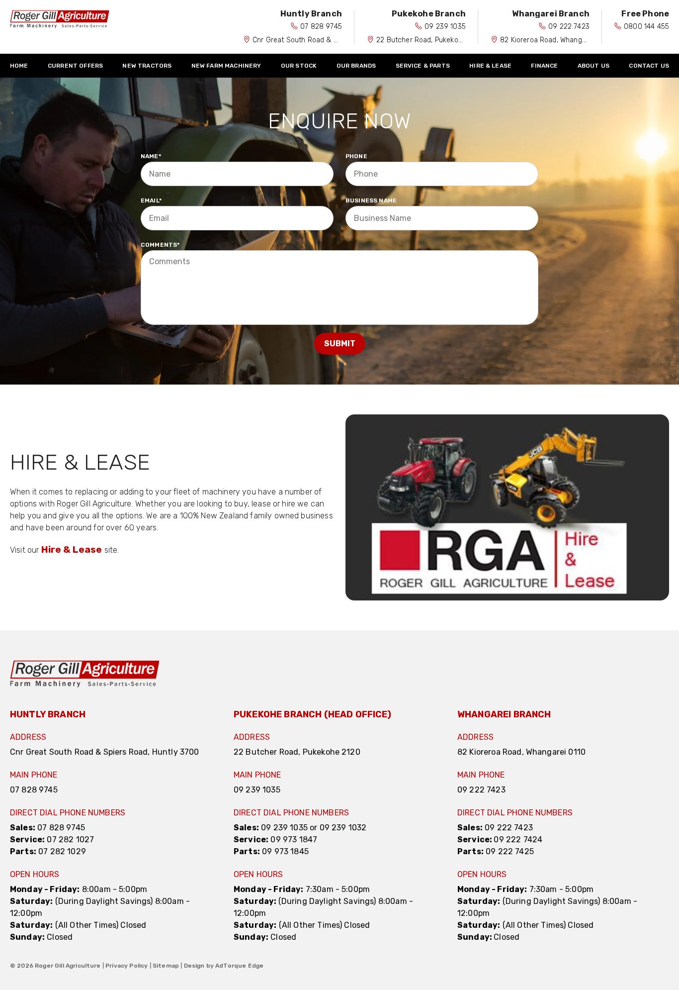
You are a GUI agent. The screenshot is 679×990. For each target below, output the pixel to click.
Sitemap (166, 965)
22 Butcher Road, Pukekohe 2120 (430, 40)
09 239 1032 (343, 827)
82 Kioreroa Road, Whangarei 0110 (555, 40)
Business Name (371, 200)
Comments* (160, 244)
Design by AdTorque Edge (224, 965)
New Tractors (146, 65)
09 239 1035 (445, 26)
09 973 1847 (293, 839)
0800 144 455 (646, 26)
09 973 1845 (285, 851)
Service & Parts (423, 65)
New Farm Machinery (226, 65)
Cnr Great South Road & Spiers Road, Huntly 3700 (334, 40)
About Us (593, 65)
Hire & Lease (490, 65)
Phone (356, 156)
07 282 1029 (62, 851)
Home (19, 65)
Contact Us (649, 65)
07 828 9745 (321, 26)
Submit (339, 343)
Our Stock (299, 65)
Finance (544, 65)
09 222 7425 (510, 851)
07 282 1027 (70, 839)
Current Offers (75, 65)
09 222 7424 (518, 839)
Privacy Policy (126, 965)
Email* (151, 200)
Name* (151, 156)
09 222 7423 (569, 26)
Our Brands (356, 65)
